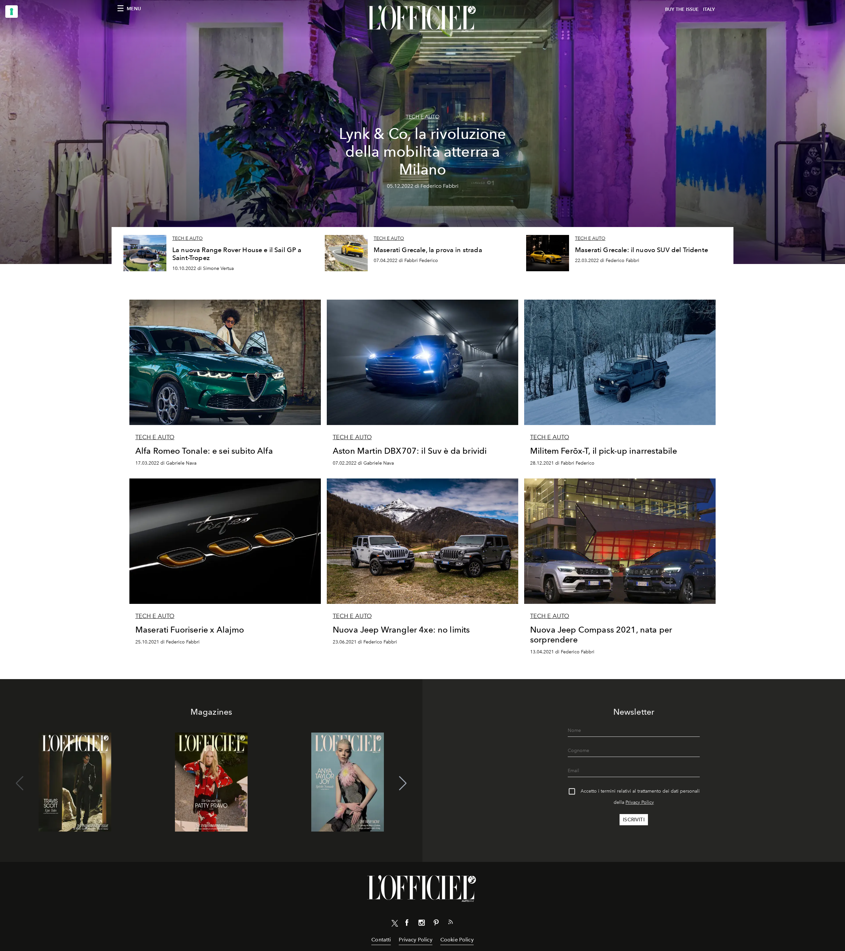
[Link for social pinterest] (436, 924)
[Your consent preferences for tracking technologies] (11, 11)
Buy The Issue (682, 9)
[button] (402, 783)
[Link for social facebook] (407, 924)
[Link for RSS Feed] (450, 923)
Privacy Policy (639, 802)
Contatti (381, 939)
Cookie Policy (457, 939)
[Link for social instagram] (421, 924)
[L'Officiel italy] (422, 19)
